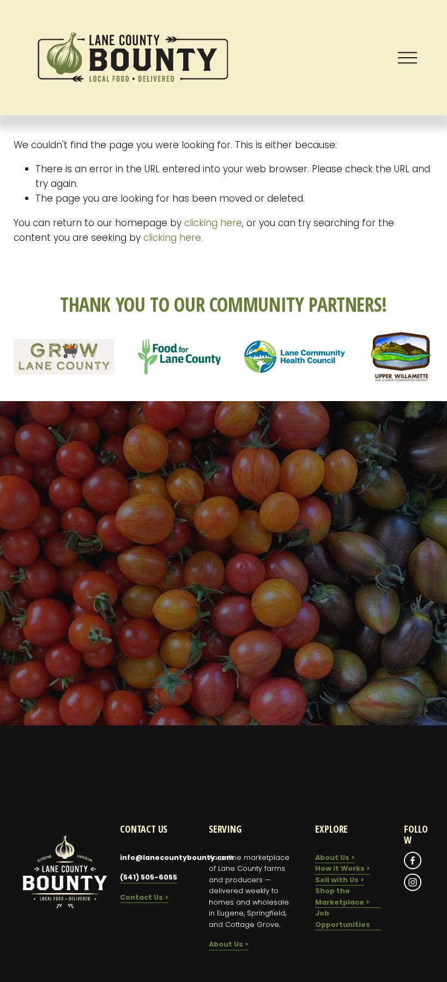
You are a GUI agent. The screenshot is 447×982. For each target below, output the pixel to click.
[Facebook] (412, 860)
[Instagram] (412, 882)
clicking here (213, 222)
